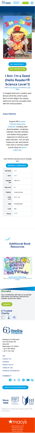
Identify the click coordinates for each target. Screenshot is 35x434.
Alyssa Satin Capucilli (14, 278)
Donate (7, 304)
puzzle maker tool (20, 148)
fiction (15, 175)
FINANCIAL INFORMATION (10, 371)
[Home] (7, 2)
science (16, 213)
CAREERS (5, 362)
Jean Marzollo (14, 87)
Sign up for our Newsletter (15, 387)
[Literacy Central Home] (16, 2)
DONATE (25, 3)
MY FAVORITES (16, 64)
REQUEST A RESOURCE (17, 165)
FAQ (3, 356)
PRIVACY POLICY (7, 365)
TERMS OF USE (8, 368)
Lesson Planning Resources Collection (17, 124)
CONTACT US (7, 359)
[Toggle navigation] (32, 3)
